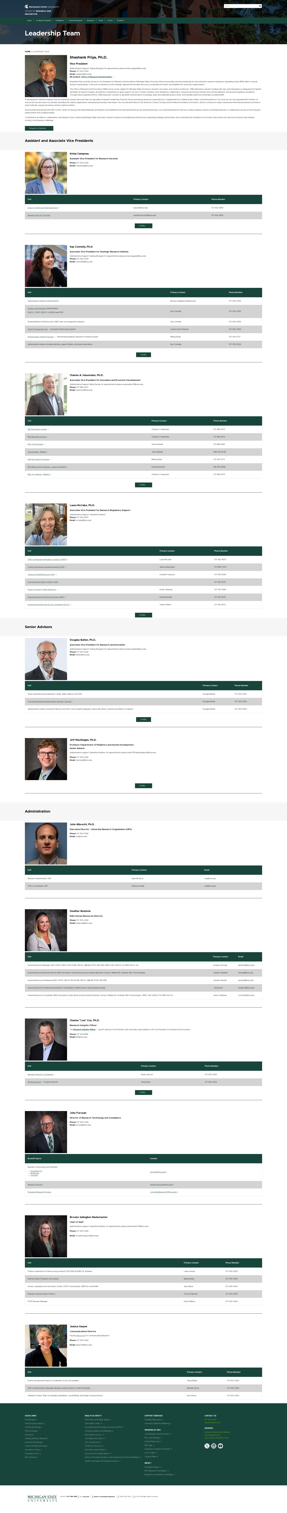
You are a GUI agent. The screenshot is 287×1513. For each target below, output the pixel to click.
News (101, 20)
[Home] (42, 1502)
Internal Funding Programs (38, 459)
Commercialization (75, 20)
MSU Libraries (30, 1457)
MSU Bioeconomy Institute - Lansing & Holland (47, 467)
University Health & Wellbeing (157, 1423)
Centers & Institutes (33, 1427)
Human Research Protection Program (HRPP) (46, 597)
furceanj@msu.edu (157, 1172)
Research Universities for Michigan (159, 1475)
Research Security (35, 1185)
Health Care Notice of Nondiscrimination (101, 1461)
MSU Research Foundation (156, 1471)
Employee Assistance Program (157, 1449)
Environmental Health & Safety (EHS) (43, 582)
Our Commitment (92, 1442)
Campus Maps (150, 1457)
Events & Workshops (34, 1442)
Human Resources (152, 1441)
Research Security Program (39, 215)
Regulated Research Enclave (39, 1192)
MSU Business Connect (37, 437)
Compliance (59, 20)
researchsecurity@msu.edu (161, 1185)
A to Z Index (150, 1453)
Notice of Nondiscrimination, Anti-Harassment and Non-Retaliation (112, 1457)
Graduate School (32, 1453)
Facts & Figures (31, 1431)
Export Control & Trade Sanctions (42, 589)
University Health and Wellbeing (98, 1431)
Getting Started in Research (36, 1438)
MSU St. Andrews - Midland (39, 474)
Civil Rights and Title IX (94, 1438)
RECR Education (34, 1082)
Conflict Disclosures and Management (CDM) (46, 567)
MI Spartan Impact (152, 1467)
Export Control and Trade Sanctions (43, 208)
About (29, 20)
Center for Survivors (93, 1446)
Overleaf (34, 1175)
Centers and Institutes (37, 308)
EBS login (148, 1445)
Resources (90, 20)
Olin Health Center (92, 1423)
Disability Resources (153, 1420)
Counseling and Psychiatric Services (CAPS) (103, 1427)
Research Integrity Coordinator (40, 1074)
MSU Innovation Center (37, 429)
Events (110, 20)
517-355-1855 (72, 1496)
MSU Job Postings (152, 1438)
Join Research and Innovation (157, 1434)
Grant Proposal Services (38, 329)
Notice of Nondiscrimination (104, 1496)
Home (27, 52)
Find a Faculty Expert (34, 1423)
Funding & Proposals (43, 20)
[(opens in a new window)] (44, 8)
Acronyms (29, 1435)
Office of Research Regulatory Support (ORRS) (47, 559)
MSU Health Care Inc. (93, 1435)
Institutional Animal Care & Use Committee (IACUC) (49, 605)
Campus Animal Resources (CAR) (41, 574)
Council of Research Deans (36, 1446)
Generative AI (36, 1171)
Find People (30, 1420)
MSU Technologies (35, 444)
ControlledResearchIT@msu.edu (163, 1192)
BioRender (34, 1173)
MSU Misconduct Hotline (95, 1450)
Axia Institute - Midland (37, 452)
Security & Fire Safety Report (97, 1453)
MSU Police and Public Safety (97, 1420)
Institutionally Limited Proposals (41, 337)
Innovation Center (32, 1450)
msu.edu (86, 1496)
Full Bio (144, 355)
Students (120, 20)
